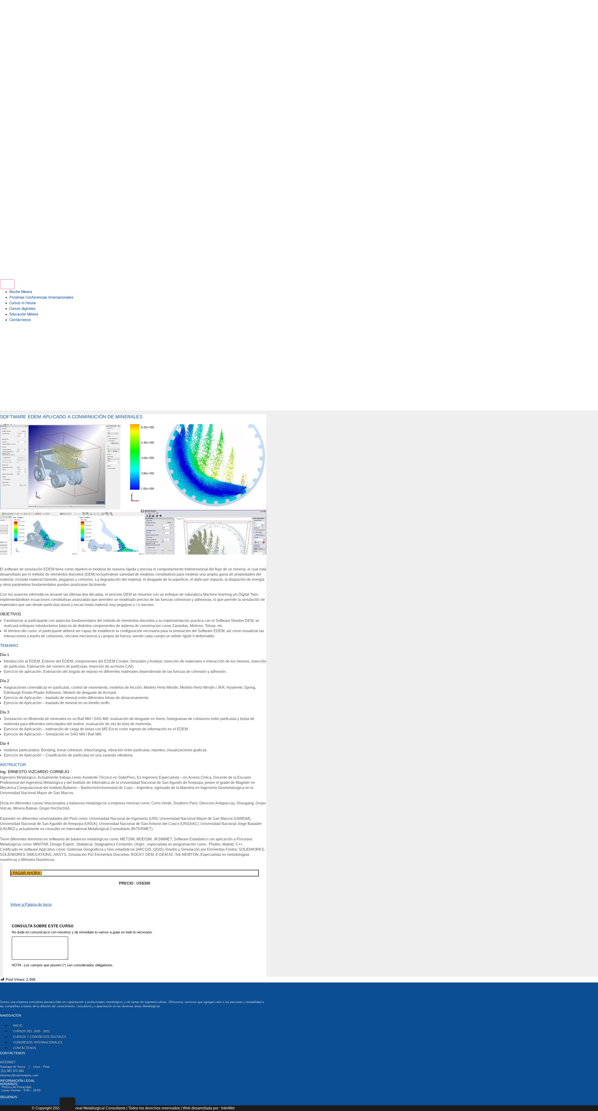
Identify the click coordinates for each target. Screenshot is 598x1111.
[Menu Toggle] (7, 284)
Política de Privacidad (16, 1087)
